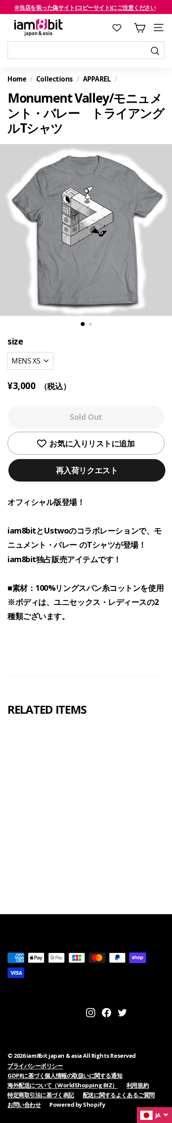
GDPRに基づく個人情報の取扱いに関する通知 (64, 1075)
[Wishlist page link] (121, 27)
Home (16, 78)
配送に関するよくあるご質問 (119, 1095)
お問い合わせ (24, 1104)
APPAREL (97, 78)
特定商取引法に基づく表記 (40, 1095)
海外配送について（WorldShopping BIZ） (62, 1085)
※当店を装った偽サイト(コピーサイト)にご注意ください (85, 7)
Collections (54, 78)
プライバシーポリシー (35, 1066)
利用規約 (138, 1085)
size (15, 341)
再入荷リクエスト (87, 470)
